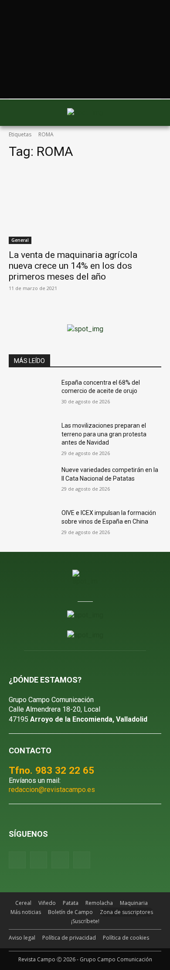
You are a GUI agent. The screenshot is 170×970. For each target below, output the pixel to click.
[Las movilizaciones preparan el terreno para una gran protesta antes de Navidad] (31, 438)
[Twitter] (81, 859)
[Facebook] (17, 859)
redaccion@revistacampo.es (52, 789)
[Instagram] (38, 859)
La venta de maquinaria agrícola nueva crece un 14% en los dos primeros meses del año (73, 266)
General (20, 240)
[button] (20, 112)
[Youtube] (59, 859)
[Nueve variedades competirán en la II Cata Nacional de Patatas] (31, 482)
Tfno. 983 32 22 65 (51, 770)
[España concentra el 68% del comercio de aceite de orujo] (31, 395)
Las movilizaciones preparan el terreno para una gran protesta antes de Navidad (103, 434)
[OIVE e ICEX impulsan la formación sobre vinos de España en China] (31, 525)
